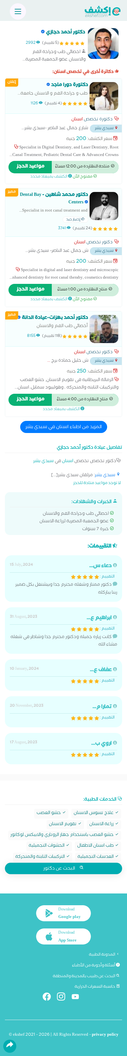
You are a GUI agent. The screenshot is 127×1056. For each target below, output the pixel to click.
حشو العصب (49, 813)
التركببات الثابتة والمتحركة (40, 857)
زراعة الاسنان (102, 824)
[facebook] (49, 998)
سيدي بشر (43, 461)
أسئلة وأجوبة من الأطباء (94, 966)
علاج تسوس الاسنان (94, 813)
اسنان (77, 120)
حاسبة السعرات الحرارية (95, 987)
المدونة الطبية (102, 955)
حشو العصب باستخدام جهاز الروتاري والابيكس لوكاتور (62, 835)
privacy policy (105, 1035)
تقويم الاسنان (63, 824)
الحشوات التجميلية (47, 846)
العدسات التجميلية (96, 857)
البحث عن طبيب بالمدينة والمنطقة (84, 976)
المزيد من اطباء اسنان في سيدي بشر (63, 427)
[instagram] (63, 998)
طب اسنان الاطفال (96, 846)
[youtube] (78, 998)
